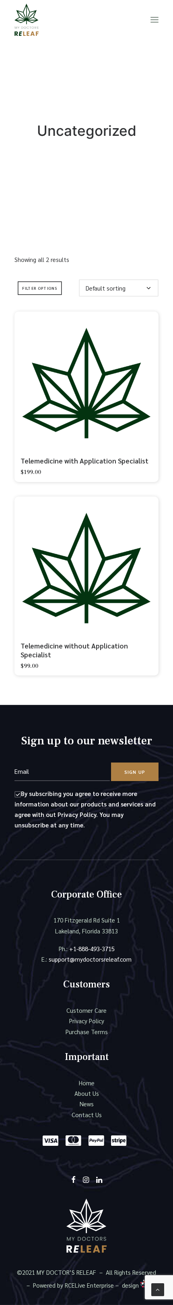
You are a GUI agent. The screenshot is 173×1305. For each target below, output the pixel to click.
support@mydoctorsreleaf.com (90, 959)
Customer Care (86, 1010)
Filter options (39, 288)
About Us (86, 1093)
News (87, 1104)
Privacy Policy (86, 1020)
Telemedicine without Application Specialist (74, 650)
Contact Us (87, 1114)
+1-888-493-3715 (92, 948)
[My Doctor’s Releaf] (26, 20)
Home (87, 1083)
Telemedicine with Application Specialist (84, 460)
